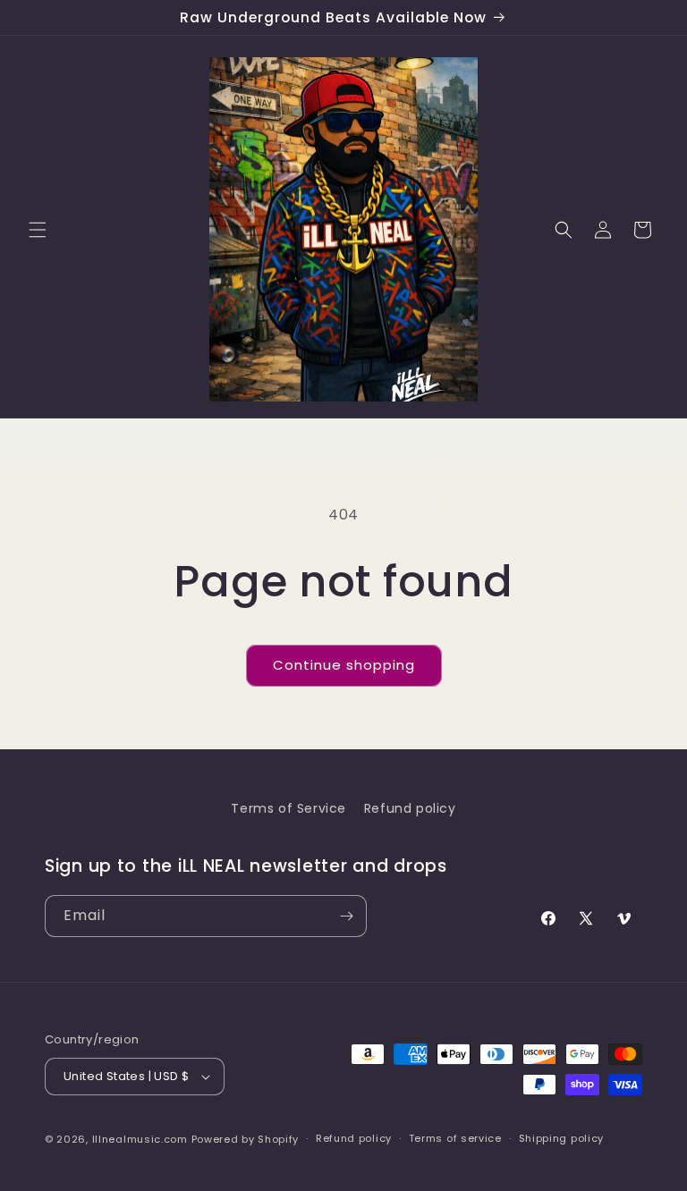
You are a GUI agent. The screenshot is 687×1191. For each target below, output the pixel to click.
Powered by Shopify (245, 1139)
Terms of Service (288, 808)
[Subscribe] (346, 916)
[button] (37, 229)
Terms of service (455, 1138)
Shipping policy (562, 1138)
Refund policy (410, 808)
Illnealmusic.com (141, 1139)
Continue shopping (344, 664)
